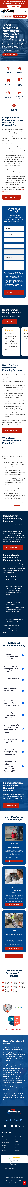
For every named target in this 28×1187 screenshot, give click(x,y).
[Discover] (5, 1126)
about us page (17, 505)
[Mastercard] (12, 1126)
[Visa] (16, 1126)
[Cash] (19, 1126)
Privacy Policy (18, 1180)
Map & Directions (9, 1168)
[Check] (23, 1126)
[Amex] (9, 1126)
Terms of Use (10, 1180)
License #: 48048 (14, 1183)
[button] (25, 11)
